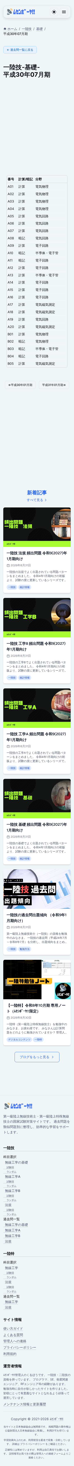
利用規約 (9, 1354)
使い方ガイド (13, 1328)
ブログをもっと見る (34, 1057)
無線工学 (11, 1302)
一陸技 (27, 29)
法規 (8, 1241)
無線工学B (12, 1236)
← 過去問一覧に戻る (20, 49)
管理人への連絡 (14, 1341)
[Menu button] (64, 12)
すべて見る (35, 500)
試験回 (10, 1167)
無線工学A (12, 1230)
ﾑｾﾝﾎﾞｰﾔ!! (56, 1419)
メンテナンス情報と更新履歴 (24, 1404)
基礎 (39, 29)
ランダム (11, 1171)
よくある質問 (13, 1335)
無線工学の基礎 (16, 1225)
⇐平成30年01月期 (20, 385)
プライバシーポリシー (19, 1347)
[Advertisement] (37, 125)
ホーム (12, 29)
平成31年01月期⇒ (54, 385)
